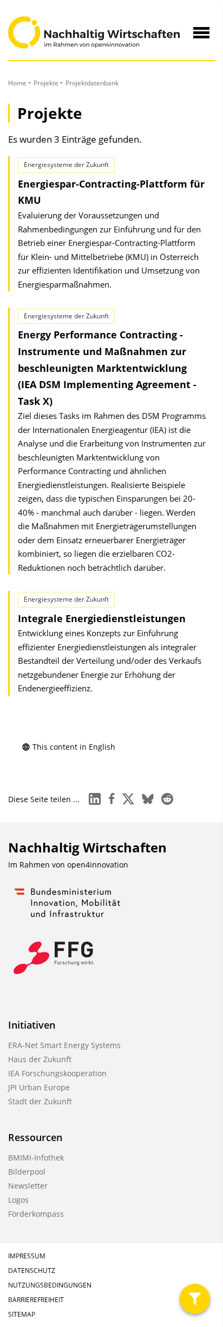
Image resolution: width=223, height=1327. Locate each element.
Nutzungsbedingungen (49, 1285)
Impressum (26, 1256)
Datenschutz (31, 1270)
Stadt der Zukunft (40, 1101)
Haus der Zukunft (39, 1059)
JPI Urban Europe (39, 1087)
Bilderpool (26, 1171)
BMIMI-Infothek (36, 1157)
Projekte (46, 83)
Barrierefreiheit (36, 1299)
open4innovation (97, 864)
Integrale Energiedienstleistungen (102, 618)
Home (17, 83)
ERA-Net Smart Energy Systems (64, 1045)
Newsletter (28, 1186)
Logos (18, 1200)
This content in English (73, 747)
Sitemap (21, 1314)
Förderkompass (36, 1214)
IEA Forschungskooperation (57, 1073)
